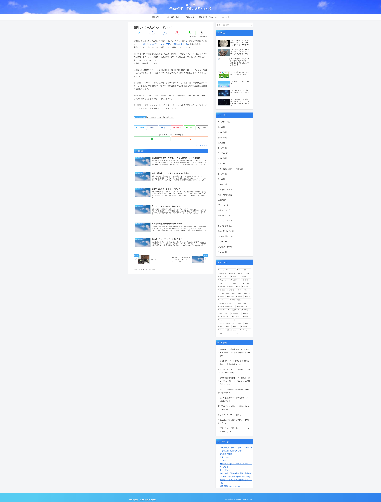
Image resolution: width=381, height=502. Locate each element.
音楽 (166, 117)
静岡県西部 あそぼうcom (230, 486)
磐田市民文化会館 (180, 44)
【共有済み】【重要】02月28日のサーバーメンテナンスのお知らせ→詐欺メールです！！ (234, 352)
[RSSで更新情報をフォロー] (189, 139)
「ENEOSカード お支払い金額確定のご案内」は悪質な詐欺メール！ (233, 362)
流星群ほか (222, 200)
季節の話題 (222, 138)
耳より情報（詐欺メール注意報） (231, 169)
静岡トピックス (224, 215)
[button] (250, 25)
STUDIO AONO (226, 454)
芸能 (172, 117)
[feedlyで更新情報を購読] (152, 139)
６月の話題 (222, 132)
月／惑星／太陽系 (225, 189)
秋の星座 (221, 164)
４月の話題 (222, 158)
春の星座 (221, 127)
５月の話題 (222, 148)
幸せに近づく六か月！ (227, 231)
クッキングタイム (225, 226)
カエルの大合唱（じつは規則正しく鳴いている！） (234, 421)
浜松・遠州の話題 (140, 117)
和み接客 (223, 460)
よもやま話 (222, 184)
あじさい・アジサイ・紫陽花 (229, 415)
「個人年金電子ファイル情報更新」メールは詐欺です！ (234, 399)
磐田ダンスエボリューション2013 (156, 44)
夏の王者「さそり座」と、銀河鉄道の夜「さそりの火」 (234, 407)
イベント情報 (152, 117)
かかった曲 (222, 252)
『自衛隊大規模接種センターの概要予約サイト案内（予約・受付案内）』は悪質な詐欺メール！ (234, 381)
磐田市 (160, 117)
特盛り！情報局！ (225, 210)
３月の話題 (222, 174)
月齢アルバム (223, 153)
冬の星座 (221, 179)
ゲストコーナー (224, 205)
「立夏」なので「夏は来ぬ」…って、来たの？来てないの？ (234, 429)
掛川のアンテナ (226, 470)
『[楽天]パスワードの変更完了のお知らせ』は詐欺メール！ (234, 391)
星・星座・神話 (224, 122)
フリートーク (223, 241)
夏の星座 (221, 143)
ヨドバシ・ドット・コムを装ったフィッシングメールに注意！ (234, 371)
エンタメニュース (225, 221)
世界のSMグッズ (226, 457)
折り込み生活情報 (225, 247)
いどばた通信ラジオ (226, 236)
